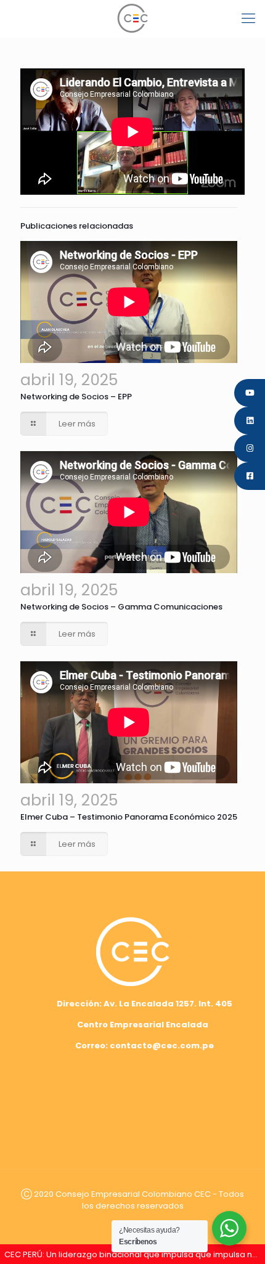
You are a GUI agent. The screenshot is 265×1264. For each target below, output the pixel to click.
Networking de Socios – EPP (76, 396)
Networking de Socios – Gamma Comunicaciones (121, 607)
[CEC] (132, 18)
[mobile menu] (248, 18)
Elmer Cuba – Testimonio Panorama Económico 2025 (128, 817)
